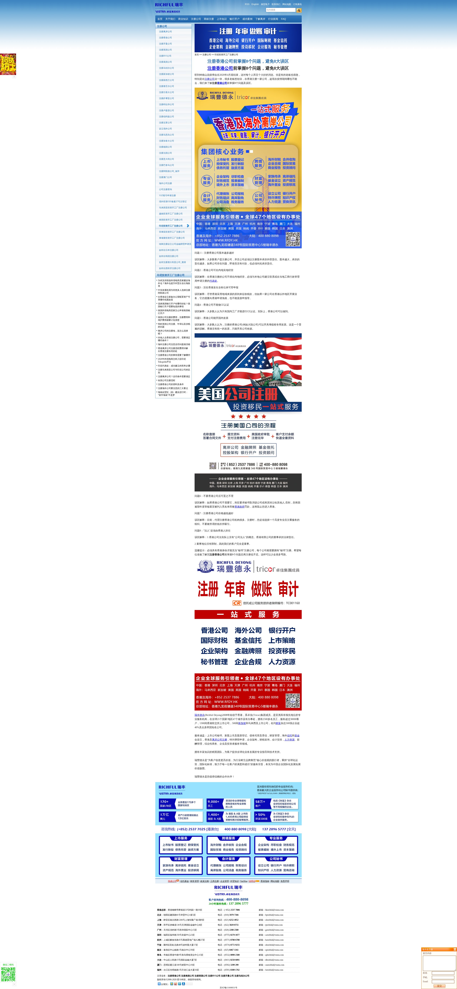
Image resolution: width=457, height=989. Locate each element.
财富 (278, 723)
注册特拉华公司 (166, 104)
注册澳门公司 (165, 177)
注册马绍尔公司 (166, 68)
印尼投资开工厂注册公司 (171, 226)
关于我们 (170, 18)
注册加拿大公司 (166, 141)
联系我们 (276, 4)
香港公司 (222, 83)
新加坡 (242, 723)
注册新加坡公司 (166, 74)
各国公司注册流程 (166, 380)
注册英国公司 (165, 50)
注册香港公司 (165, 37)
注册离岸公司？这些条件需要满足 (174, 376)
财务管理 (194, 881)
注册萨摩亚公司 (166, 98)
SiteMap (243, 881)
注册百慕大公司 (166, 92)
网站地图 (286, 4)
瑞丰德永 (200, 715)
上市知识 (222, 18)
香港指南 (265, 881)
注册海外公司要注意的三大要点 (173, 388)
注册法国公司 (165, 153)
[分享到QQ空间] (172, 984)
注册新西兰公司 (166, 80)
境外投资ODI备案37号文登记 (173, 201)
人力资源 (290, 739)
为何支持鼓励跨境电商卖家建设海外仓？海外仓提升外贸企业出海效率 (174, 283)
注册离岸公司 (165, 31)
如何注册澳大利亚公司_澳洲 (172, 262)
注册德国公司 (165, 147)
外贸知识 (234, 881)
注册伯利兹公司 (166, 116)
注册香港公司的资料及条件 (171, 384)
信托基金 (184, 881)
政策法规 (204, 881)
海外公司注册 (165, 183)
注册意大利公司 (166, 159)
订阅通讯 (297, 4)
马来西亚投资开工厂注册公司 (173, 207)
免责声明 (285, 881)
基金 (297, 735)
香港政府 (240, 506)
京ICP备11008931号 (228, 988)
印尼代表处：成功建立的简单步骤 (174, 366)
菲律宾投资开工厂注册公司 (172, 232)
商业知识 (183, 18)
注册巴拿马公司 (166, 165)
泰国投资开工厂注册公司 (171, 220)
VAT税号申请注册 (167, 195)
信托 (289, 735)
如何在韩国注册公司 (168, 256)
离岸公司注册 (219, 739)
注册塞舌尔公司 (166, 86)
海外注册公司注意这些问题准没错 (174, 344)
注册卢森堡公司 (166, 110)
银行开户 (235, 18)
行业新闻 (273, 18)
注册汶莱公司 (165, 122)
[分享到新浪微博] (175, 984)
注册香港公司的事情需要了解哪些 (174, 355)
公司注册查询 (165, 189)
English (255, 4)
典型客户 (265, 4)
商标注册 (209, 18)
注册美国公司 (165, 62)
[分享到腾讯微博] (179, 984)
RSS (247, 4)
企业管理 (224, 881)
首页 (159, 18)
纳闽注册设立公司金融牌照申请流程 (175, 245)
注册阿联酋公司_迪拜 (169, 171)
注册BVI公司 (165, 56)
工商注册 (214, 881)
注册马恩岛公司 (166, 135)
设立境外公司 (165, 128)
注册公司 (196, 18)
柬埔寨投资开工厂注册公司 (172, 238)
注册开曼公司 (165, 43)
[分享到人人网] (183, 984)
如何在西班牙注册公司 (169, 268)
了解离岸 (260, 18)
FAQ (283, 18)
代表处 (213, 281)
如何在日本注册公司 (168, 250)
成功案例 (247, 18)
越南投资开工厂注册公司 (171, 213)
